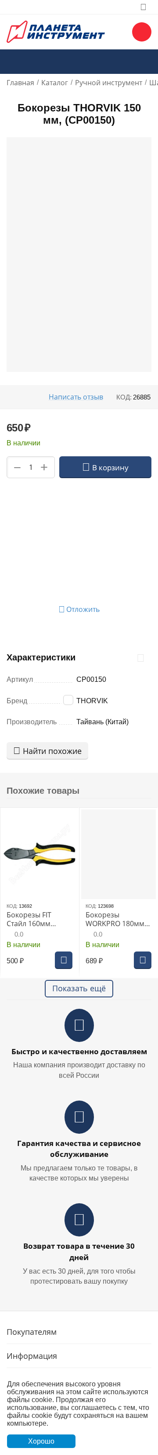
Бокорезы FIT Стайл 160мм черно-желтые (31, 919)
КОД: (124, 397)
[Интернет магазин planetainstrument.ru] (56, 31)
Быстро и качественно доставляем (79, 1051)
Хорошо (41, 1441)
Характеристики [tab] (41, 657)
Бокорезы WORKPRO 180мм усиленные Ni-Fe (115, 919)
